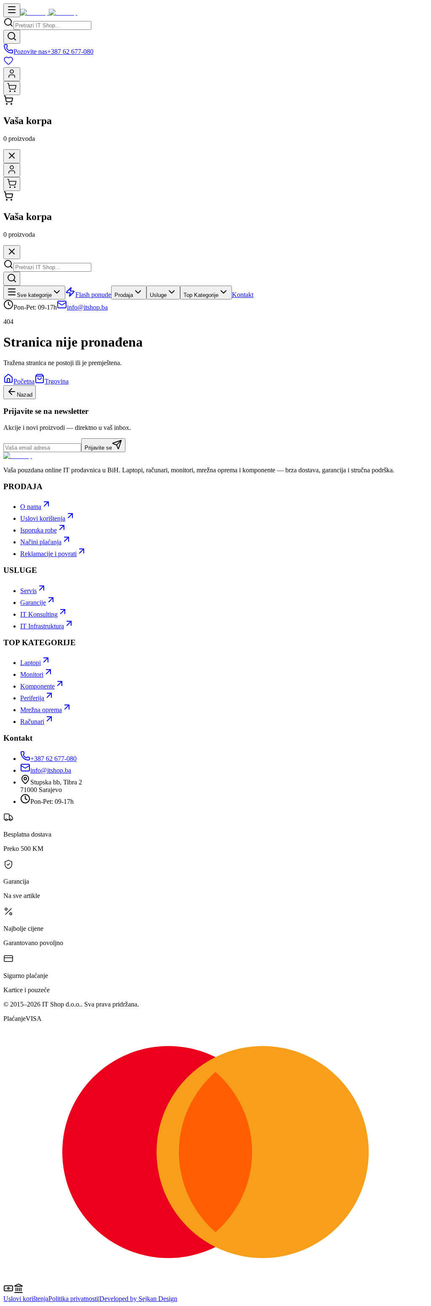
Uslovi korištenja (25, 1298)
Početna (24, 381)
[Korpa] (11, 88)
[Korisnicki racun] (11, 74)
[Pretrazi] (11, 37)
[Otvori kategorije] (11, 10)
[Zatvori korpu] (11, 156)
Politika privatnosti (73, 1298)
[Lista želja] (215, 61)
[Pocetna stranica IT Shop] (48, 12)
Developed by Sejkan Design (138, 1298)
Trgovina (57, 381)
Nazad (24, 395)
